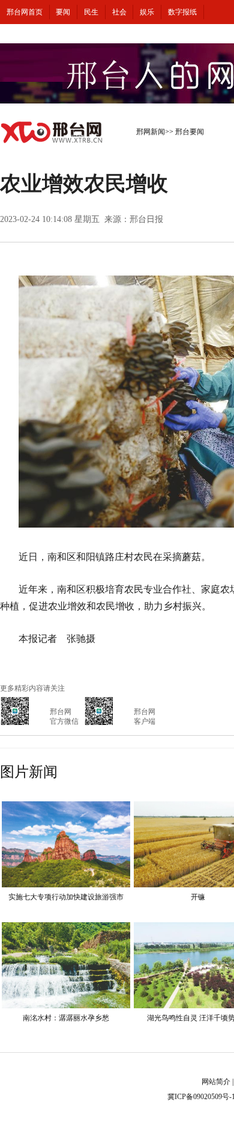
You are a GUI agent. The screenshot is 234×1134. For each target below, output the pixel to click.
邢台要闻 (189, 132)
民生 (91, 12)
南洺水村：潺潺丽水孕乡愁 (66, 1018)
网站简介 (216, 1081)
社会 (119, 12)
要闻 (63, 12)
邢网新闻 (150, 132)
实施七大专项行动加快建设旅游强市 (66, 897)
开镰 (198, 897)
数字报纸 (182, 12)
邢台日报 (146, 219)
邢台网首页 (25, 12)
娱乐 (147, 12)
